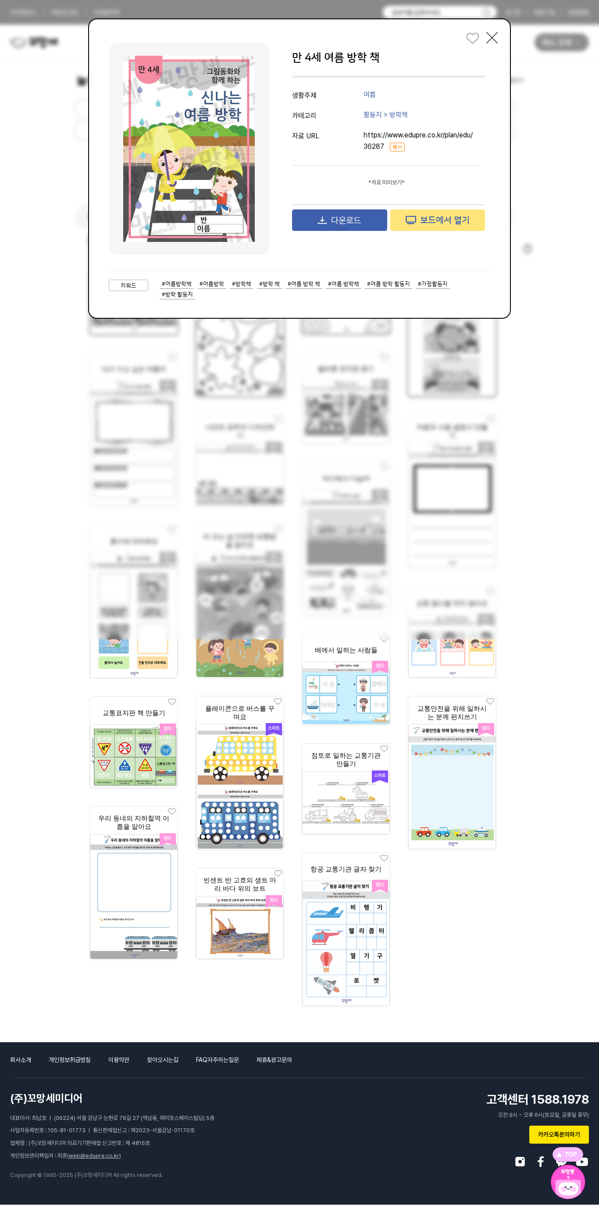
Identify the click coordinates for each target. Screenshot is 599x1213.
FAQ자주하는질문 (217, 1059)
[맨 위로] (568, 1154)
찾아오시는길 (162, 1059)
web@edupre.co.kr (94, 1155)
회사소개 (20, 1059)
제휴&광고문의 (274, 1059)
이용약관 (118, 1059)
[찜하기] (384, 639)
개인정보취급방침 (70, 1059)
